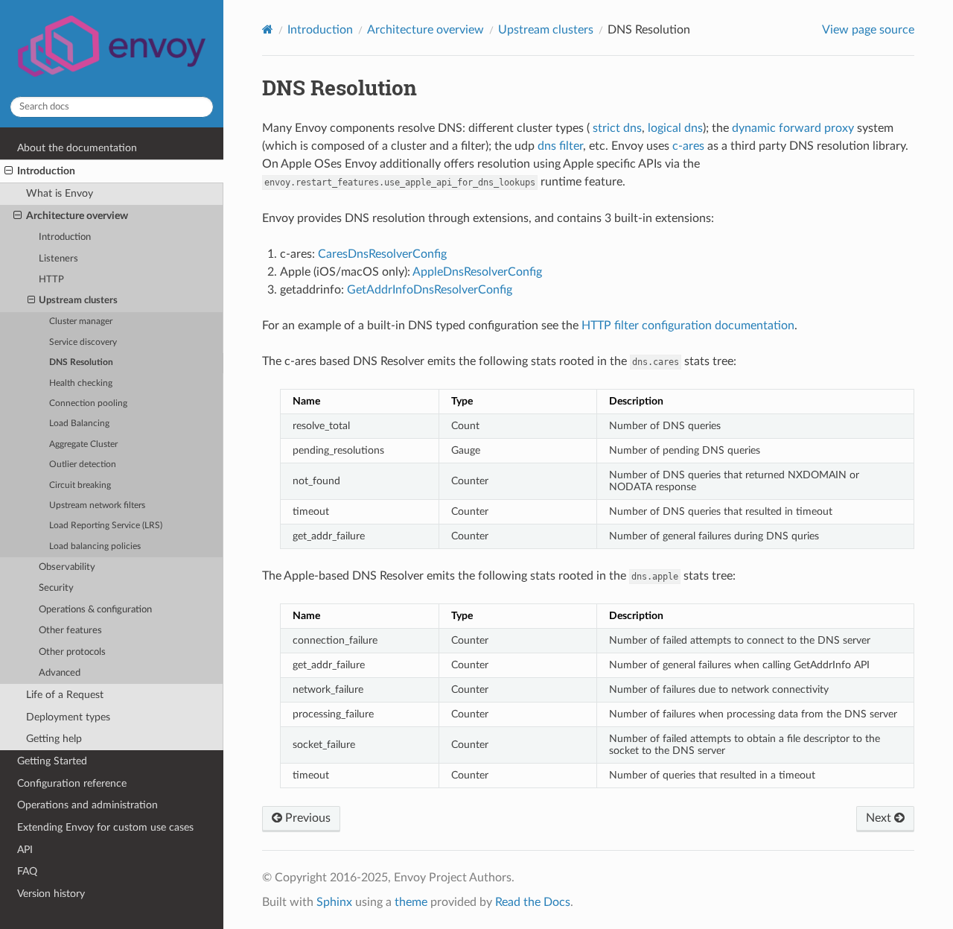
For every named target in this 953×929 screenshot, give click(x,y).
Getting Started (52, 761)
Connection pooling (88, 403)
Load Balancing (79, 423)
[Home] (267, 29)
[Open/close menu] (8, 171)
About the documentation (77, 147)
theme (411, 902)
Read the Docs (532, 902)
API (25, 849)
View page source (868, 30)
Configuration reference (72, 783)
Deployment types (68, 717)
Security (56, 588)
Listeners (58, 259)
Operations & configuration (95, 610)
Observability (67, 567)
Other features (70, 630)
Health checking (80, 383)
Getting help (54, 738)
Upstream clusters (78, 300)
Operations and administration (87, 805)
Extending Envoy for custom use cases (105, 827)
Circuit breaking (80, 485)
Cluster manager (80, 321)
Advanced (59, 673)
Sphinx (334, 902)
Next (880, 818)
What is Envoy (59, 193)
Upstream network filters (97, 505)
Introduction (46, 171)
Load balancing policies (95, 546)
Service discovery (83, 342)
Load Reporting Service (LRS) (105, 525)
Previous (306, 818)
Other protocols (72, 652)
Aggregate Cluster (83, 444)
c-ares (688, 146)
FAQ (27, 871)
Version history (51, 893)
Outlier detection (82, 464)
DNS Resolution (81, 362)
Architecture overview (77, 215)
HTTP (51, 280)
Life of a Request (64, 694)
